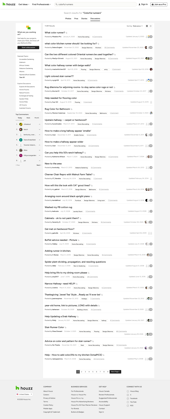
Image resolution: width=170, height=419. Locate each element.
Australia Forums (25, 108)
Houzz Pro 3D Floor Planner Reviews (84, 405)
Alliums (21, 71)
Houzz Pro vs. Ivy (77, 398)
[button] (134, 26)
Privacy (46, 398)
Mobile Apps (47, 409)
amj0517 (55, 277)
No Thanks (56, 345)
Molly (54, 320)
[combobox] (95, 4)
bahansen (55, 309)
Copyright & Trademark (51, 412)
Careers (46, 395)
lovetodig (55, 168)
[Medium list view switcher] (151, 26)
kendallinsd (56, 200)
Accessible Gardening (26, 59)
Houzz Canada (104, 391)
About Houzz (48, 391)
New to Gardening (79, 266)
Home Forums (24, 89)
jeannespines (57, 299)
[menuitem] (24, 4)
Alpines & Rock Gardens (27, 74)
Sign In (101, 412)
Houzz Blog (134, 391)
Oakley (54, 244)
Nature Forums (24, 93)
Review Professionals (106, 395)
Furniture (78, 200)
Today (20, 118)
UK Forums (23, 105)
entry (106, 69)
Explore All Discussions (27, 86)
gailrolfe (55, 233)
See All (22, 77)
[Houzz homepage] (9, 4)
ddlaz (54, 266)
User (54, 135)
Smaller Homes (79, 135)
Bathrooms (103, 113)
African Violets (24, 65)
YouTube (133, 402)
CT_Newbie (56, 178)
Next (38, 165)
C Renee (55, 255)
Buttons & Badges (77, 412)
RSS (131, 406)
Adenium (22, 62)
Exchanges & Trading (26, 96)
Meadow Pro (56, 37)
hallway (104, 320)
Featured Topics (22, 56)
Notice (52, 398)
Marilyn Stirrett (58, 58)
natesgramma (57, 359)
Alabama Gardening (26, 68)
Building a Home (82, 309)
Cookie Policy (48, 405)
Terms (45, 402)
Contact (102, 409)
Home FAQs (23, 102)
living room (101, 200)
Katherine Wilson (58, 157)
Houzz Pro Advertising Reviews (82, 402)
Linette (55, 288)
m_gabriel (55, 189)
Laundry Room (77, 211)
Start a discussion (28, 47)
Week (28, 118)
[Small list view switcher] (147, 26)
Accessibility (103, 402)
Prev (18, 165)
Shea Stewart (57, 331)
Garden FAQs (23, 99)
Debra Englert (57, 47)
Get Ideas (23, 4)
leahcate (55, 211)
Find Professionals (40, 4)
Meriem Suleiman (58, 113)
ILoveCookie (57, 124)
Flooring (83, 69)
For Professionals (77, 391)
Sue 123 (55, 102)
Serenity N (56, 222)
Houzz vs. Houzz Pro (78, 395)
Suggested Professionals (108, 398)
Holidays (84, 299)
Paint (82, 345)
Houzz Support (104, 405)
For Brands (75, 409)
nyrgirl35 (55, 80)
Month (37, 118)
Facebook (133, 398)
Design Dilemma (87, 47)
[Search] (56, 4)
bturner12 (55, 91)
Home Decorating (83, 37)
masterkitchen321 (59, 69)
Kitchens (98, 47)
